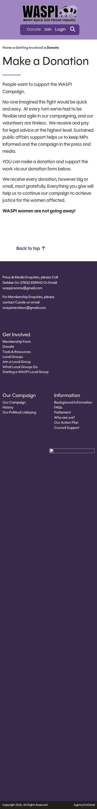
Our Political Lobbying (19, 412)
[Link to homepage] (49, 13)
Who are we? (64, 418)
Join (48, 30)
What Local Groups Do (20, 367)
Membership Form (16, 342)
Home (7, 48)
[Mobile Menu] (8, 9)
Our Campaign (14, 402)
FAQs (58, 407)
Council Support (66, 428)
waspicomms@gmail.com (22, 288)
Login (60, 30)
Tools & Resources (16, 352)
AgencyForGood (84, 805)
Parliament (62, 412)
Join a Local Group (16, 362)
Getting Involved (29, 48)
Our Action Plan (66, 423)
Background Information (73, 402)
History (7, 407)
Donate (34, 30)
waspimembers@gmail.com (24, 308)
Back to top (28, 248)
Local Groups (12, 357)
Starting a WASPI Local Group (25, 372)
